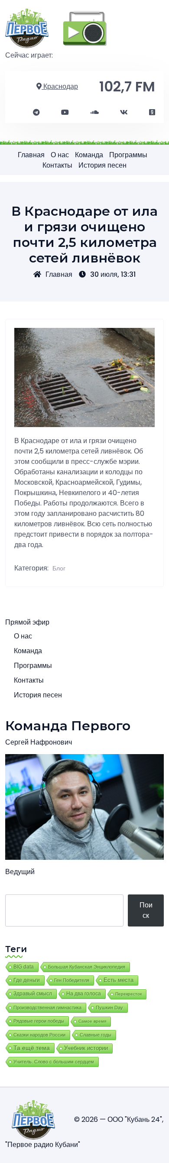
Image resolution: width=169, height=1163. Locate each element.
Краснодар (60, 86)
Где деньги (26, 980)
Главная (31, 155)
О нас (60, 155)
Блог (58, 568)
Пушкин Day (109, 1007)
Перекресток (128, 993)
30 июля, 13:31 (113, 274)
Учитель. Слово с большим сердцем (53, 1061)
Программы (128, 155)
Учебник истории (86, 1048)
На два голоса (83, 993)
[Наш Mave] (94, 112)
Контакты (57, 165)
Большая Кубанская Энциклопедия (86, 966)
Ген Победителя (71, 980)
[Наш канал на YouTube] (65, 112)
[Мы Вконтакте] (123, 112)
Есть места (118, 980)
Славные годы (95, 1034)
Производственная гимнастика (47, 1007)
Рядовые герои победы (38, 1021)
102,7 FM (127, 86)
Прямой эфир (27, 622)
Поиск (146, 910)
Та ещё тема (31, 1047)
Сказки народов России (39, 1034)
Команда (89, 155)
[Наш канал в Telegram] (36, 112)
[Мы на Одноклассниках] (152, 112)
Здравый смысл (32, 994)
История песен (102, 165)
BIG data (23, 967)
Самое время (92, 1021)
